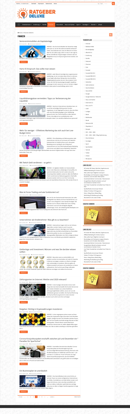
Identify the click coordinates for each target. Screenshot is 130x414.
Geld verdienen (90, 85)
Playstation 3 (89, 126)
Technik (93, 24)
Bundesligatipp (90, 49)
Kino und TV (89, 105)
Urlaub (100, 24)
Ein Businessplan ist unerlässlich (33, 371)
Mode (87, 114)
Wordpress (89, 158)
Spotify (86, 189)
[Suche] (113, 3)
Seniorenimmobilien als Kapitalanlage (36, 41)
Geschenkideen (90, 88)
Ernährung (36, 24)
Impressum (41, 3)
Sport (78, 24)
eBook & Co (89, 52)
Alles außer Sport (88, 172)
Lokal (87, 108)
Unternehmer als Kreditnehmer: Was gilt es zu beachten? (44, 220)
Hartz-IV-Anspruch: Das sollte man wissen (37, 69)
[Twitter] (102, 4)
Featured (88, 61)
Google (88, 94)
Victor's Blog (87, 193)
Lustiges (88, 111)
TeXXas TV (86, 191)
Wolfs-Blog (87, 195)
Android (88, 43)
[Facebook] (100, 4)
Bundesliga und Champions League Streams (96, 175)
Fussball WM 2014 (90, 79)
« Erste (20, 397)
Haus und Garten (69, 24)
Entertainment (26, 24)
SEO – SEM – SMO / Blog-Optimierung (96, 135)
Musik (87, 120)
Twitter (87, 153)
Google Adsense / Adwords (93, 96)
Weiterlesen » (24, 62)
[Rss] (98, 4)
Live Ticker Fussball (89, 185)
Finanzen (50, 24)
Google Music (87, 181)
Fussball (88, 70)
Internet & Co (89, 102)
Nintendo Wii (89, 123)
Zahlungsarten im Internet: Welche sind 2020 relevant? (43, 279)
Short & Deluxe (90, 138)
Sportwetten (89, 147)
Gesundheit (59, 24)
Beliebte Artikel (90, 46)
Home (55, 3)
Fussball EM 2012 (90, 73)
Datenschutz (49, 3)
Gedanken (88, 82)
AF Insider (86, 168)
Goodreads (87, 179)
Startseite (33, 3)
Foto (87, 67)
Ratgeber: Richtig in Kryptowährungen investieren (41, 309)
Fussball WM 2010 (90, 76)
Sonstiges (85, 24)
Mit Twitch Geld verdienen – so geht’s (35, 162)
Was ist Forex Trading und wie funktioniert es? (39, 192)
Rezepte (88, 129)
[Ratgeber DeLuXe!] (37, 13)
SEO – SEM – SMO (90, 132)
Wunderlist (87, 197)
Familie (44, 24)
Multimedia (89, 117)
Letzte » (52, 397)
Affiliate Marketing (89, 170)
